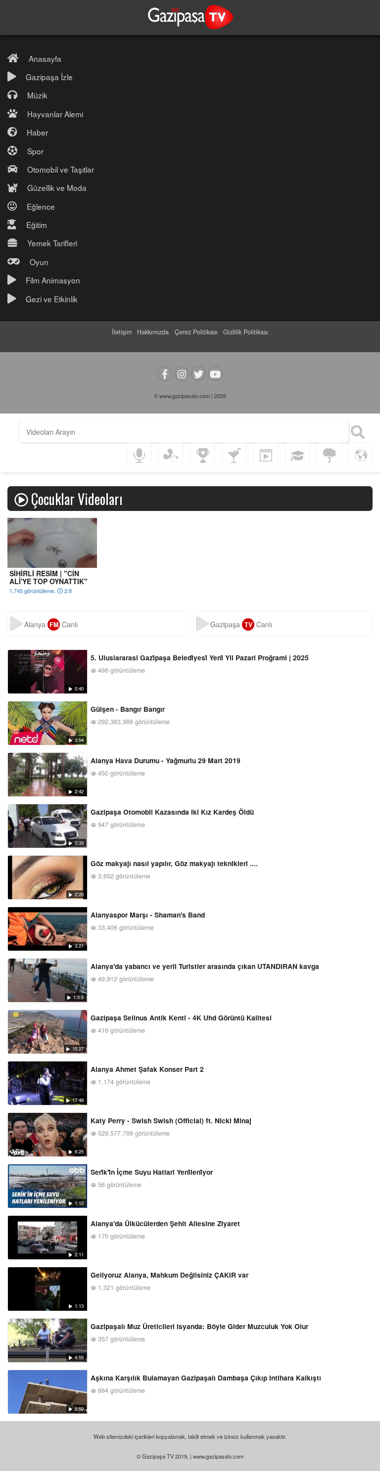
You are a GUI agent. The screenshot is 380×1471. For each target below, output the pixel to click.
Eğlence (41, 206)
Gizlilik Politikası (245, 331)
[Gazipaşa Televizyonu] (190, 17)
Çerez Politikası (196, 331)
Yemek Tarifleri (52, 242)
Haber (37, 132)
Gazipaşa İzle (49, 76)
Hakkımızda (153, 331)
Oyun (39, 261)
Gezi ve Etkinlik (52, 298)
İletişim (122, 331)
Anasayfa (45, 58)
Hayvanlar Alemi (55, 113)
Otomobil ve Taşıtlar (60, 169)
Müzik (37, 95)
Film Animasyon (53, 280)
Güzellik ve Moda (57, 187)
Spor (35, 150)
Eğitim (36, 224)
